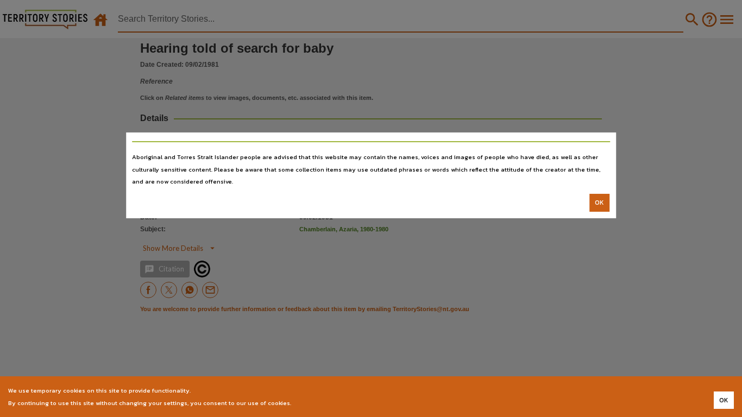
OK (599, 202)
